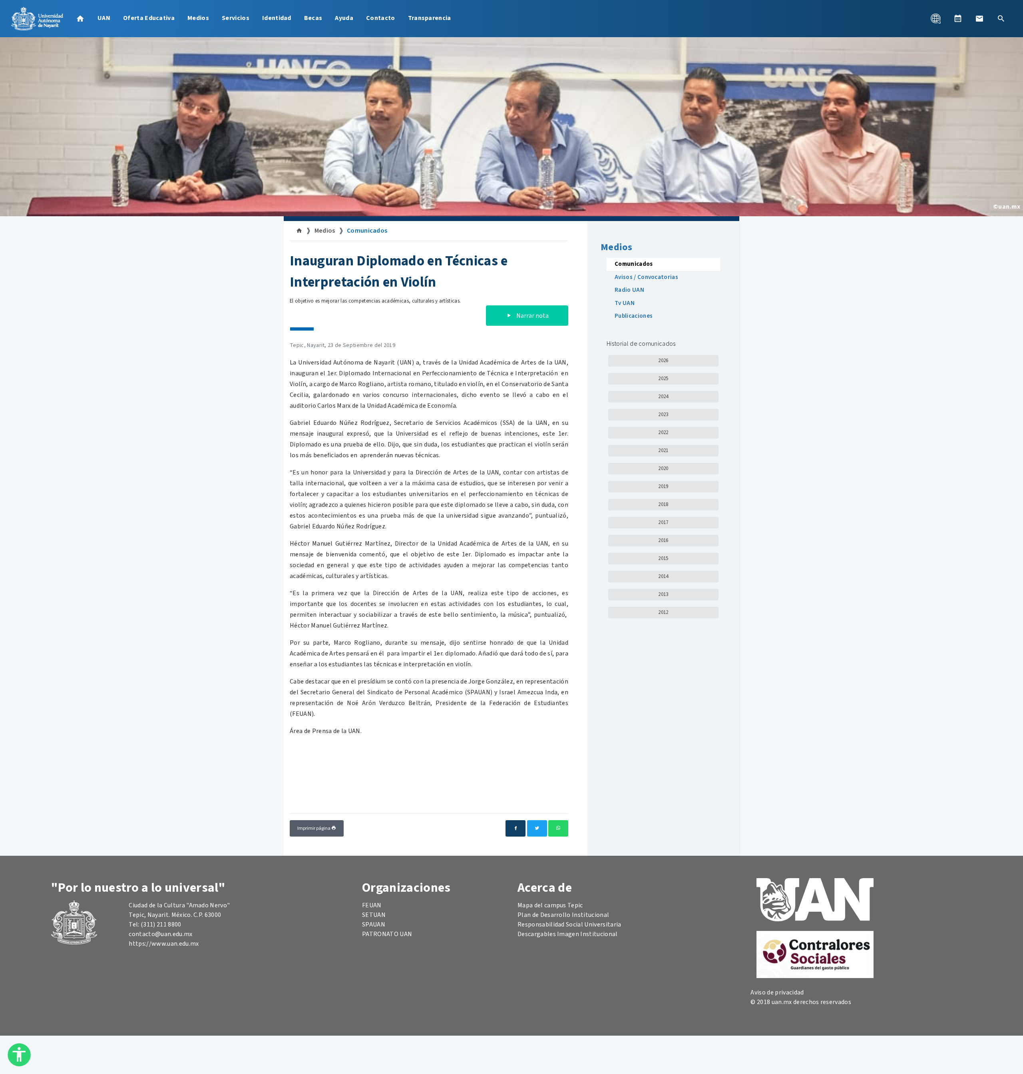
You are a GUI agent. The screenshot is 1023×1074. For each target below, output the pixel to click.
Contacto (380, 18)
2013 (663, 594)
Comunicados (367, 230)
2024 (663, 396)
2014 (663, 576)
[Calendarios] (958, 18)
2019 (663, 486)
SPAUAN (373, 924)
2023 (663, 414)
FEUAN (372, 905)
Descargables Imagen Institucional (567, 934)
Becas (313, 18)
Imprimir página (314, 828)
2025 (663, 378)
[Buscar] (1001, 18)
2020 (663, 468)
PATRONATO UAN (387, 934)
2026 (663, 360)
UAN (104, 18)
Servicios (235, 18)
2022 (663, 432)
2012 (663, 612)
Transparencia (429, 18)
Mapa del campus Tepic (550, 905)
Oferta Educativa (149, 18)
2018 (663, 504)
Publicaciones (634, 316)
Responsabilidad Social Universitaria (569, 924)
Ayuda (344, 18)
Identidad (276, 18)
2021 (663, 450)
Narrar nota (532, 315)
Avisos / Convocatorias (646, 277)
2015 (663, 558)
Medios (198, 18)
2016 (663, 540)
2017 (663, 522)
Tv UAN (625, 303)
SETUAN (374, 915)
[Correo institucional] (979, 18)
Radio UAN (629, 290)
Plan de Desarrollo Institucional (563, 915)
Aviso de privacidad (777, 992)
